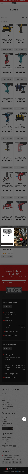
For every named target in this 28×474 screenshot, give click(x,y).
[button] (24, 419)
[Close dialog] (26, 228)
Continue (7, 243)
